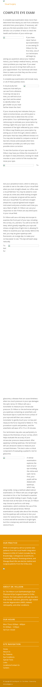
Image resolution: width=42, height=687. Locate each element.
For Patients (7, 654)
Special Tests (8, 660)
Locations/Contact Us (11, 665)
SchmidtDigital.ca (8, 684)
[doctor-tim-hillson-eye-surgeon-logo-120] (17, 4)
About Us (6, 652)
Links (5, 662)
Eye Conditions (8, 657)
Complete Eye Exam (19, 13)
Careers (6, 668)
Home (5, 649)
